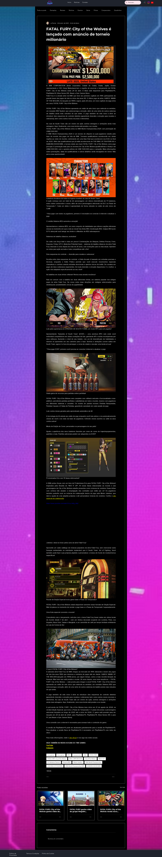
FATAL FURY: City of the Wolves (57, 759)
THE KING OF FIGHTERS (55, 766)
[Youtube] (152, 2)
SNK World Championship (93, 762)
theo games (60, 755)
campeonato (77, 755)
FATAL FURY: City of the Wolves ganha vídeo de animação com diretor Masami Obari (49, 810)
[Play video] (81, 521)
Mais (115, 10)
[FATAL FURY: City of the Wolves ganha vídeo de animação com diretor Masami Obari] (50, 798)
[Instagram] (148, 2)
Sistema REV (66, 762)
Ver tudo (122, 787)
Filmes (96, 10)
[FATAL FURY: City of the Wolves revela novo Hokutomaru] (111, 798)
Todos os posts (41, 10)
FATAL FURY (93, 755)
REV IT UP (102, 759)
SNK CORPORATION (75, 759)
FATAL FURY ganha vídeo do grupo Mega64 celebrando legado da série (81, 810)
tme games (51, 755)
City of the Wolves (90, 759)
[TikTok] (144, 2)
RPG (69, 755)
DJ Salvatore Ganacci (54, 762)
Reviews (62, 10)
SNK (85, 755)
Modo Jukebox (78, 762)
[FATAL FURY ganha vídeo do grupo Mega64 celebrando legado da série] (81, 798)
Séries (88, 10)
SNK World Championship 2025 (75, 766)
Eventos (80, 10)
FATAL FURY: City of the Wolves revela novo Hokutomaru (110, 810)
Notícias (71, 10)
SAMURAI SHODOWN (93, 766)
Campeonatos (106, 10)
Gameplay (53, 10)
